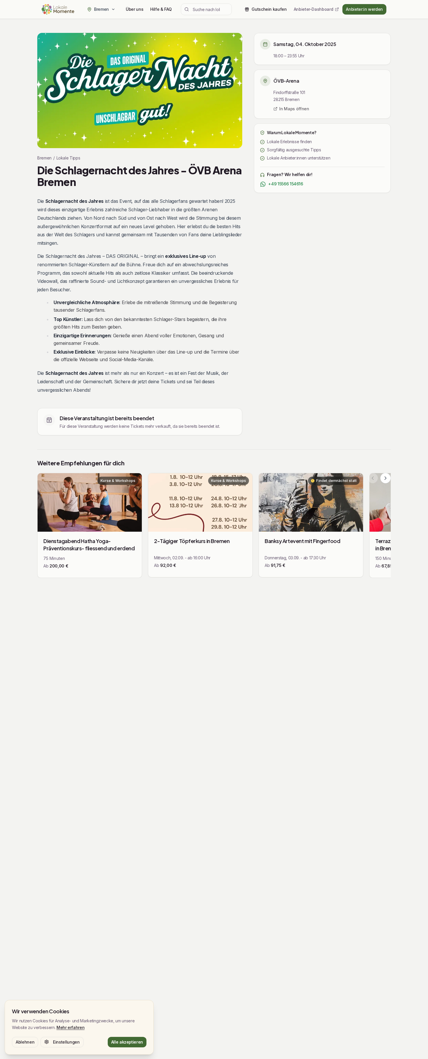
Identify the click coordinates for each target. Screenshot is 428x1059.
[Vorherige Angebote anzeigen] (372, 478)
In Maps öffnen (294, 108)
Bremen (44, 157)
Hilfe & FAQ (160, 9)
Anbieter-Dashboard (313, 9)
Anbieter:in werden (364, 9)
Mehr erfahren (70, 1027)
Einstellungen (66, 1041)
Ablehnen (25, 1041)
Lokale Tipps (68, 157)
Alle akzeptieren (127, 1041)
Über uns (134, 9)
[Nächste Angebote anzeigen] (385, 478)
